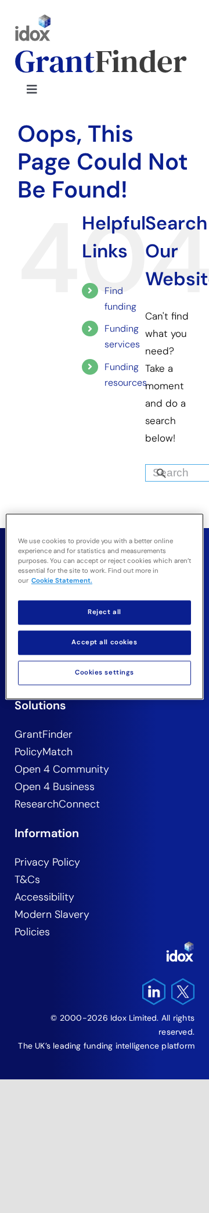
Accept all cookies (104, 642)
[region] (104, 606)
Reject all (104, 612)
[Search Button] (181, 470)
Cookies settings (104, 673)
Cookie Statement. (61, 581)
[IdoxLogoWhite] (179, 946)
